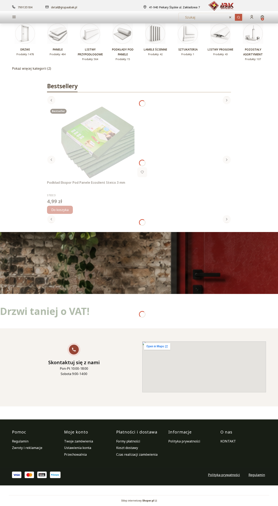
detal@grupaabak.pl (64, 7)
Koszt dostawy (127, 448)
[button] (42, 17)
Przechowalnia (75, 454)
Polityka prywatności (184, 441)
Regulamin (20, 441)
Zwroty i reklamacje (27, 448)
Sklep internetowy (137, 500)
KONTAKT (228, 441)
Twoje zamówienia (78, 441)
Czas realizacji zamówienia (137, 454)
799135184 (25, 7)
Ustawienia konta (77, 448)
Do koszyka (60, 210)
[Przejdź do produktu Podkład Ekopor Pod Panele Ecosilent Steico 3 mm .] (98, 142)
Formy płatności (128, 441)
